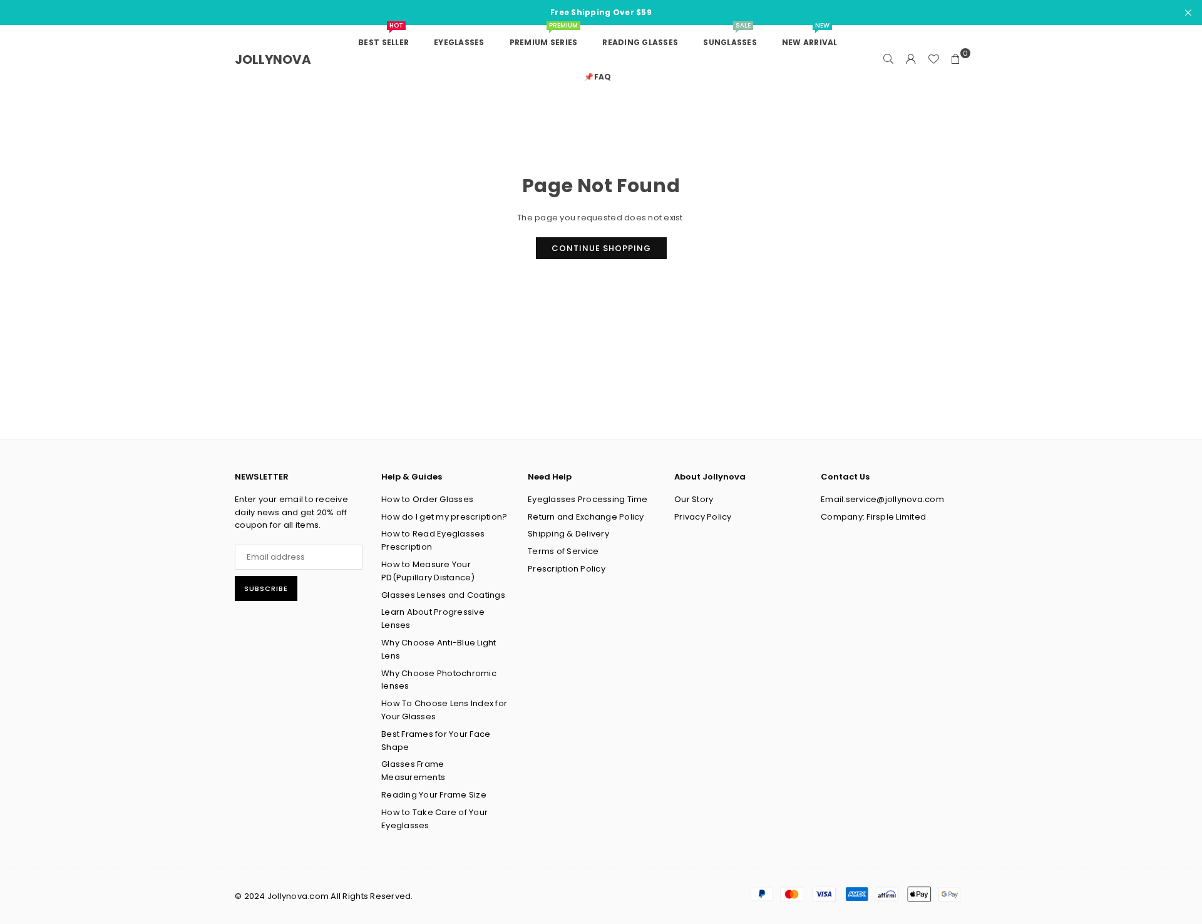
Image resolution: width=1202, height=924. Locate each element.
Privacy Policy (703, 517)
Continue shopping (601, 248)
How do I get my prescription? (444, 517)
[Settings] (911, 59)
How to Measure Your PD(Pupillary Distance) (428, 570)
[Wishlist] (933, 59)
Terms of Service (563, 551)
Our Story (693, 499)
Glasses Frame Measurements (413, 770)
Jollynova (273, 59)
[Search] (888, 59)
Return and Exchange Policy (586, 517)
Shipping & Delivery (568, 534)
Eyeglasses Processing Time (588, 499)
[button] (956, 59)
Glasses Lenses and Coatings (443, 595)
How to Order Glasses (427, 499)
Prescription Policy (566, 569)
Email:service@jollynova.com (882, 499)
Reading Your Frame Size (433, 795)
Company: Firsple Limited (873, 517)
